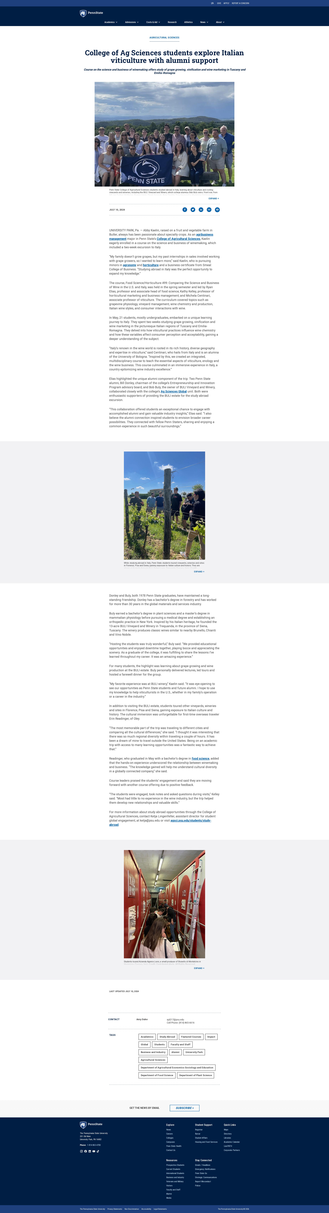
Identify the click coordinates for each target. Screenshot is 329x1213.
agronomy (129, 265)
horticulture (151, 265)
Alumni (175, 1052)
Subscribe (183, 1108)
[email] (209, 210)
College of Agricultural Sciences (178, 239)
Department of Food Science (157, 1075)
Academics (147, 1036)
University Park (194, 1052)
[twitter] (193, 210)
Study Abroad (167, 1036)
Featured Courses (191, 1036)
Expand (213, 198)
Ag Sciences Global (174, 391)
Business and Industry (153, 1052)
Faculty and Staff (180, 1044)
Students (159, 1044)
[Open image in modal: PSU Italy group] (164, 134)
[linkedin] (201, 210)
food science (200, 758)
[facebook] (184, 210)
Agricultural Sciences (164, 37)
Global (144, 1044)
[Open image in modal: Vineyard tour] (164, 506)
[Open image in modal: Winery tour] (164, 904)
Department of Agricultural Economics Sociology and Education (177, 1067)
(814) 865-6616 (186, 1022)
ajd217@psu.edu (175, 1019)
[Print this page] (217, 209)
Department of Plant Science (195, 1075)
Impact (211, 1036)
